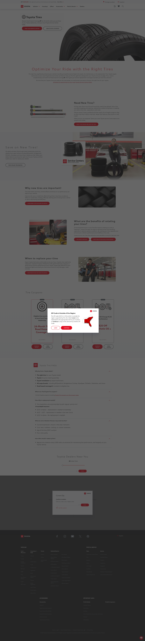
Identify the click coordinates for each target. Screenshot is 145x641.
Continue (66, 328)
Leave (55, 328)
